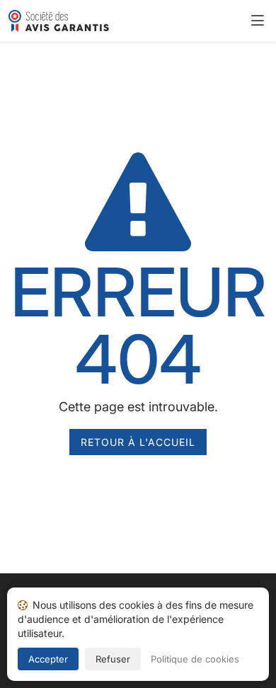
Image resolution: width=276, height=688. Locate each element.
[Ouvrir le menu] (258, 21)
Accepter (48, 659)
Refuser (113, 659)
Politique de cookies (195, 659)
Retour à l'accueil (138, 442)
